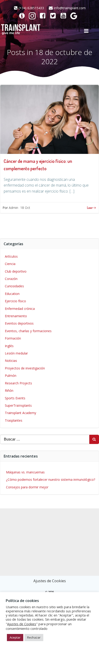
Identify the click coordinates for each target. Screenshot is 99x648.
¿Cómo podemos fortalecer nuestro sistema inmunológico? (50, 479)
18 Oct (25, 207)
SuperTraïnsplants (18, 405)
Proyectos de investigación (25, 368)
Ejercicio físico (15, 301)
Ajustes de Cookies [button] (49, 580)
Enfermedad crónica (20, 308)
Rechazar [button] (34, 637)
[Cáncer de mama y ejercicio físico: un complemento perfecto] (49, 118)
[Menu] (86, 31)
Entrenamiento (16, 316)
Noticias (11, 360)
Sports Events (15, 398)
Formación (13, 338)
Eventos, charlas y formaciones (28, 331)
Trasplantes (13, 420)
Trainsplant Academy (20, 413)
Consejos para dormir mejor (27, 487)
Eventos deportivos (19, 323)
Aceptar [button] (15, 637)
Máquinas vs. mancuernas (25, 472)
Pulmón (10, 375)
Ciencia (10, 264)
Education (12, 293)
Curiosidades (14, 286)
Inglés (9, 346)
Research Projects (18, 383)
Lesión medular (16, 353)
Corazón (11, 278)
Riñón (9, 390)
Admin (13, 207)
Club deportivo (15, 271)
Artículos (11, 256)
